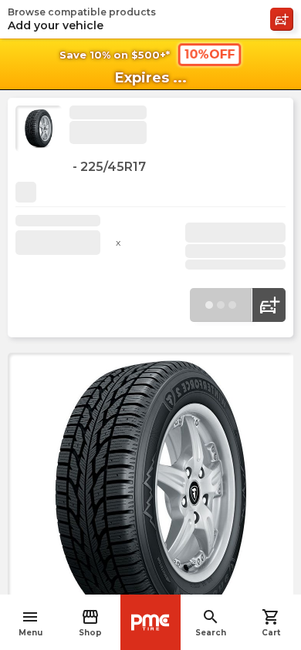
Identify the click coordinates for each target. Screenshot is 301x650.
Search (210, 623)
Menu (30, 623)
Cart (271, 623)
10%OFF (209, 54)
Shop (90, 623)
